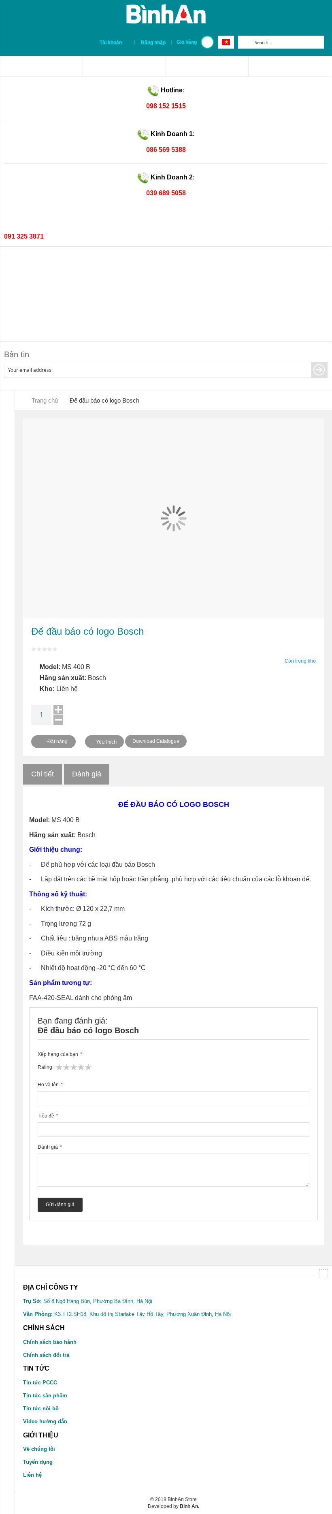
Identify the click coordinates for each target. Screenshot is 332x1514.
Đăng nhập (153, 42)
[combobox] (287, 42)
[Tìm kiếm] (244, 42)
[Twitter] (207, 66)
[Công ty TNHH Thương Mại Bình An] (41, 66)
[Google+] (290, 66)
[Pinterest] (124, 66)
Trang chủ (45, 400)
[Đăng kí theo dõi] (319, 370)
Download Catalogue (155, 741)
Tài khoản (111, 42)
